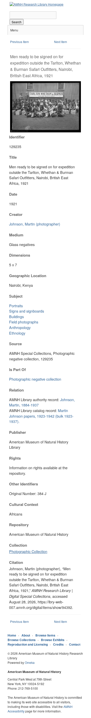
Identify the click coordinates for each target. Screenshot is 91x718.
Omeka (30, 662)
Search (16, 22)
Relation (16, 390)
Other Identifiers (23, 484)
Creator (15, 214)
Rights (15, 458)
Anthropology (20, 327)
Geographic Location (27, 275)
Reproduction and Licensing (28, 644)
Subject (15, 296)
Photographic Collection (28, 551)
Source (15, 343)
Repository (19, 524)
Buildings (16, 316)
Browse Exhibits (52, 640)
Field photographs (23, 321)
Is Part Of (17, 369)
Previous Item (19, 41)
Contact (74, 644)
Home (12, 635)
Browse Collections (22, 640)
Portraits (16, 305)
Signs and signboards (26, 311)
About (25, 635)
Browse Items (45, 635)
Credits (58, 644)
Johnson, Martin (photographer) (34, 224)
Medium (16, 235)
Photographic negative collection (35, 379)
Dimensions (19, 255)
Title (13, 157)
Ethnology (17, 333)
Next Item (60, 41)
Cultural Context (23, 504)
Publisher (17, 432)
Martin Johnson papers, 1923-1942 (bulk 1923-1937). (41, 416)
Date (13, 194)
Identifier (17, 137)
